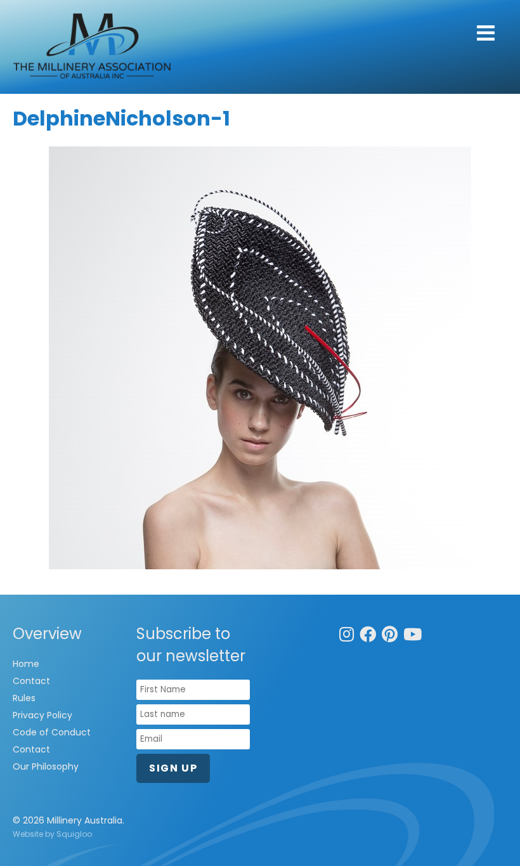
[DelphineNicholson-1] (260, 357)
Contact (31, 681)
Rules (24, 698)
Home (26, 663)
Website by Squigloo (52, 834)
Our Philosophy (46, 766)
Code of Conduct (52, 732)
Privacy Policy (42, 715)
